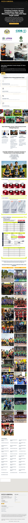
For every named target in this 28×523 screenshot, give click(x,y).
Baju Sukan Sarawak (4, 469)
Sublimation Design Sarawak (13, 448)
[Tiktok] (3, 503)
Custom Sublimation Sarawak (22, 472)
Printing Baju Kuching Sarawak (14, 442)
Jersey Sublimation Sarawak (13, 472)
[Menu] (26, 1)
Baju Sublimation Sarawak (4, 474)
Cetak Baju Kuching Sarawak (5, 442)
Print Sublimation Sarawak (4, 472)
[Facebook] (2, 503)
